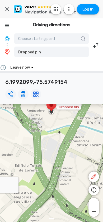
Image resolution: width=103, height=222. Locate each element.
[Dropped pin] (51, 107)
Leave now (20, 67)
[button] (51, 52)
